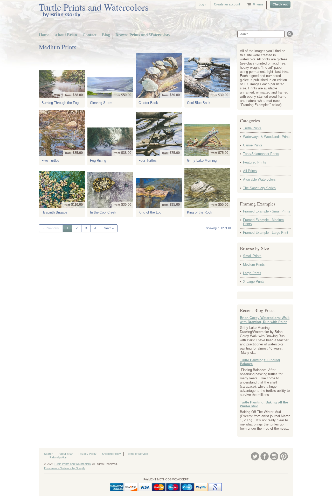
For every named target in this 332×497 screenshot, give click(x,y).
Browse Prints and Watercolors (142, 35)
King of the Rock (199, 212)
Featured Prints (254, 162)
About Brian (66, 35)
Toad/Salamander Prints (261, 154)
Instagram (274, 456)
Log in (203, 4)
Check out (280, 4)
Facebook (264, 456)
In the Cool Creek (103, 212)
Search (48, 453)
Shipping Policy (111, 453)
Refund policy (58, 457)
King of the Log (150, 212)
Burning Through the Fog (60, 103)
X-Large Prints (254, 281)
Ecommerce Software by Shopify (64, 468)
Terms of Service (137, 453)
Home (44, 35)
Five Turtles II (52, 160)
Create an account (227, 4)
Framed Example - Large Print (265, 233)
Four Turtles (148, 160)
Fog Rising (98, 160)
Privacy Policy (87, 453)
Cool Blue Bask (198, 103)
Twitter (255, 456)
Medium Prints (254, 264)
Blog (106, 35)
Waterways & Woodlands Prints (266, 137)
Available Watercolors (259, 179)
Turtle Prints (252, 128)
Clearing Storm (101, 103)
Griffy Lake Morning (202, 160)
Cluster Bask (148, 103)
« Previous (51, 228)
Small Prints (252, 256)
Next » (109, 228)
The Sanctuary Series (259, 188)
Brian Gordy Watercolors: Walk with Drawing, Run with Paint (264, 320)
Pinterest (284, 456)
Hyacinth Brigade (54, 212)
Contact (89, 35)
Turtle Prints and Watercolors (94, 7)
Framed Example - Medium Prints (263, 222)
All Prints (250, 171)
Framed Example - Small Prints (266, 211)
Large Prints (252, 273)
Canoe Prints (252, 145)
